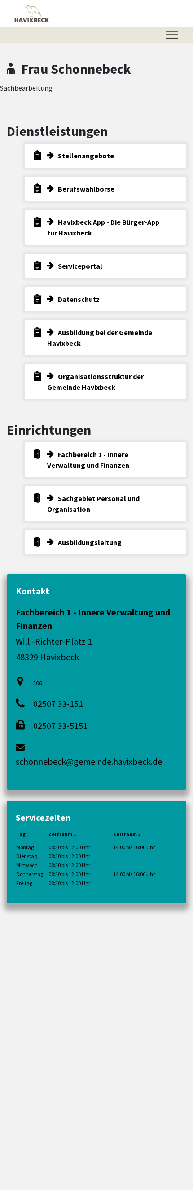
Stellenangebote (86, 155)
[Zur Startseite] (31, 13)
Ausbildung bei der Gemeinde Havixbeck (99, 338)
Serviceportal (80, 266)
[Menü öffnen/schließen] (172, 35)
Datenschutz (79, 299)
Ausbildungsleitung (90, 542)
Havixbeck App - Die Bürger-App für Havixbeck (103, 227)
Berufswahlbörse (86, 188)
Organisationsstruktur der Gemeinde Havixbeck (95, 382)
